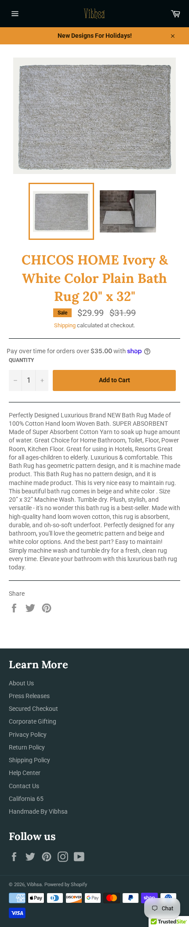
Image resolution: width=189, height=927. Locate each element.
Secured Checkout (33, 708)
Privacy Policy (28, 734)
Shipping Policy (29, 760)
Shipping (65, 325)
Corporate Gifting (32, 721)
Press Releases (29, 695)
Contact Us (24, 785)
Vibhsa (34, 884)
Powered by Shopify (65, 884)
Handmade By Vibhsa (38, 811)
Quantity (21, 360)
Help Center (24, 772)
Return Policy (27, 747)
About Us (21, 683)
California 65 (26, 798)
